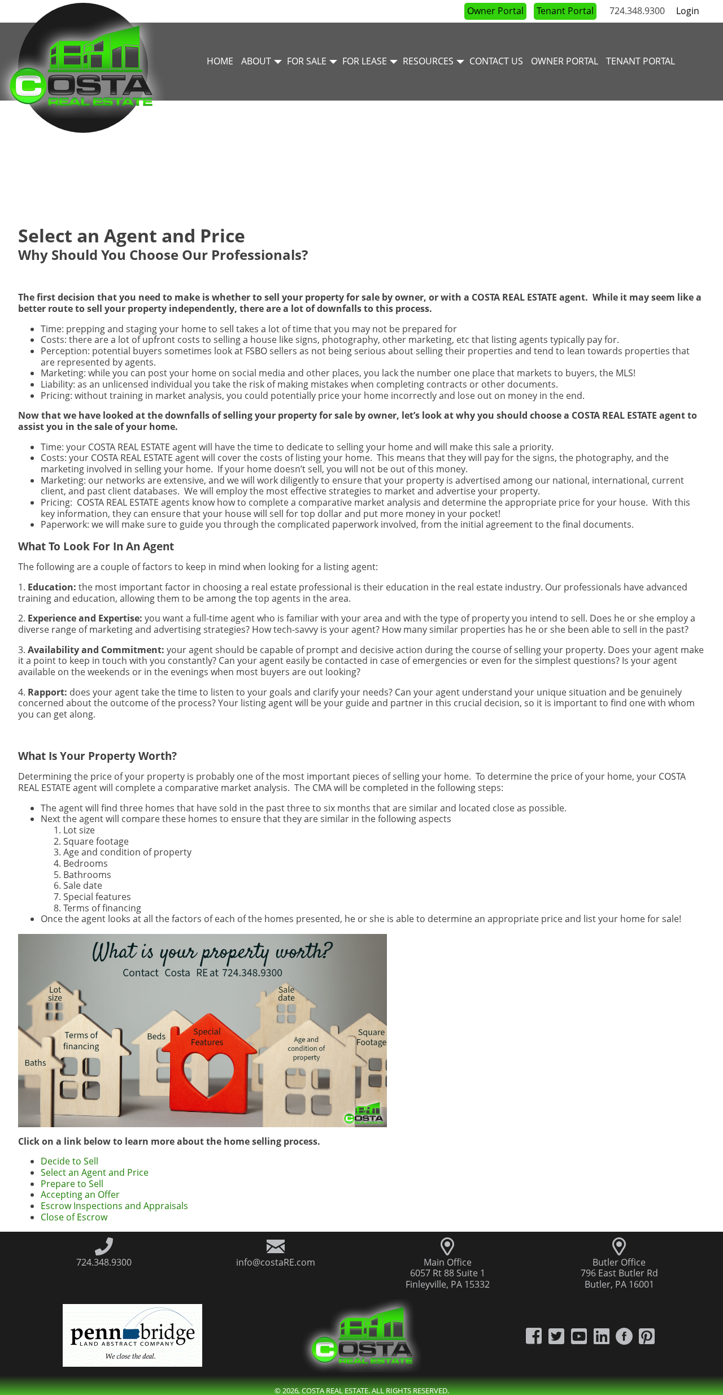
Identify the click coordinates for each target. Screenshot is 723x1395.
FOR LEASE (364, 61)
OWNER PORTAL (564, 61)
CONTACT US (496, 61)
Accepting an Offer (80, 1194)
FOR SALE (306, 61)
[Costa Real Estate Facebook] (533, 1335)
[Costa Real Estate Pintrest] (646, 1335)
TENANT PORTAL (640, 61)
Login (687, 11)
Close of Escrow (74, 1217)
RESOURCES (428, 61)
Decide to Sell (69, 1161)
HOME (220, 61)
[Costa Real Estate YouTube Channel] (579, 1335)
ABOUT (256, 61)
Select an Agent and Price (95, 1172)
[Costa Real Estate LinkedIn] (601, 1335)
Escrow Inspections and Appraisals (114, 1206)
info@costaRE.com (275, 1262)
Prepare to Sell (72, 1183)
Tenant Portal (565, 11)
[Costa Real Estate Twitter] (556, 1335)
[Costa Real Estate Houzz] (624, 1335)
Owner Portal (495, 11)
